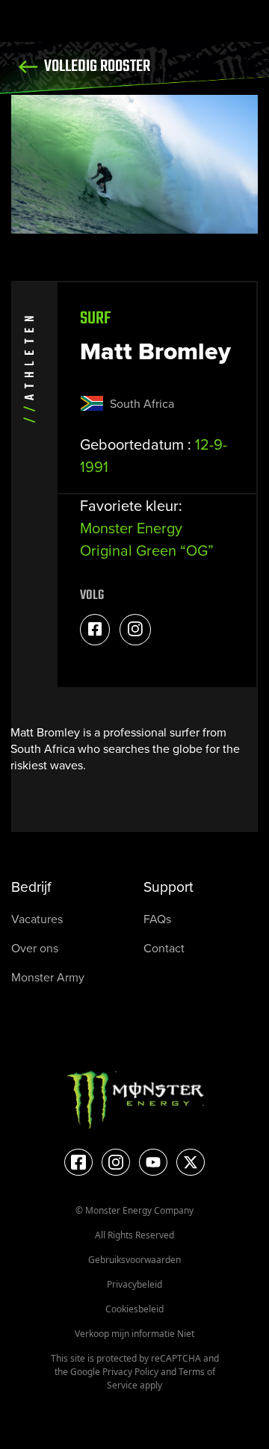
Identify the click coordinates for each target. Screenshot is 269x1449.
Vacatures (37, 919)
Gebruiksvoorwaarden (134, 1259)
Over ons (34, 948)
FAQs (157, 919)
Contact (164, 948)
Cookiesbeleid (134, 1309)
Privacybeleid (134, 1284)
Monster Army (47, 977)
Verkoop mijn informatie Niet (134, 1333)
